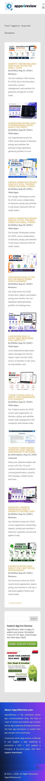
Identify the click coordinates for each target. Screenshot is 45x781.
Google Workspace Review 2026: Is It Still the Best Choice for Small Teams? (22, 184)
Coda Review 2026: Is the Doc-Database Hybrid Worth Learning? (21, 279)
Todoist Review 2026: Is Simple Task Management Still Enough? (21, 397)
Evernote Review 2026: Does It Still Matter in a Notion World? (21, 568)
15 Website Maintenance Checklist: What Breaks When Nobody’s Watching (21, 450)
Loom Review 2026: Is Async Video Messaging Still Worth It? (20, 338)
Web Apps (13, 133)
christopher (16, 454)
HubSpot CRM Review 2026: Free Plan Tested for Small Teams (22, 66)
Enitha (14, 70)
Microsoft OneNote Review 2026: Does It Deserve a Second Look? (21, 509)
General (13, 458)
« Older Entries (14, 603)
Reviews (12, 74)
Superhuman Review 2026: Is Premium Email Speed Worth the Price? (22, 125)
